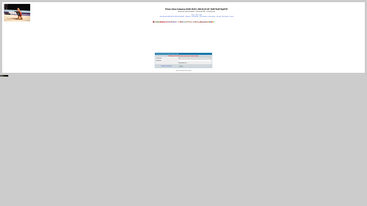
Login (200, 15)
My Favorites (225, 16)
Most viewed (212, 16)
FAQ (197, 15)
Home (192, 15)
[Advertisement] (183, 38)
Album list (188, 16)
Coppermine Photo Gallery (186, 70)
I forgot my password (166, 66)
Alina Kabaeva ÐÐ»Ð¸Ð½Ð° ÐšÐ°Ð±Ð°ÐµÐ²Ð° (172, 16)
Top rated (218, 16)
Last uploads (195, 16)
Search (232, 16)
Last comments (203, 16)
